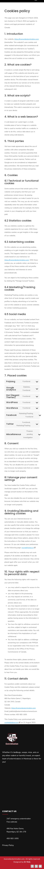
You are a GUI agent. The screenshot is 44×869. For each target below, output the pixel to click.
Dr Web (27, 862)
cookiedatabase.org (11, 722)
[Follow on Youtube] (40, 866)
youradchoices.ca (27, 548)
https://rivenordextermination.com (26, 39)
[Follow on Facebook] (32, 866)
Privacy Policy (8, 845)
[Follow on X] (36, 866)
